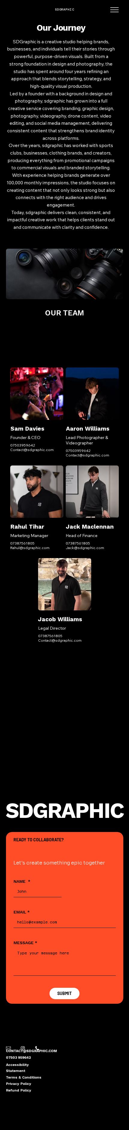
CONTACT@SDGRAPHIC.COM (31, 1051)
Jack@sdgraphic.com (85, 547)
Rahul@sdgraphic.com (30, 547)
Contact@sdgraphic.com (32, 449)
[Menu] (115, 10)
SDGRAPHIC (64, 9)
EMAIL (22, 912)
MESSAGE (25, 942)
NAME (22, 881)
